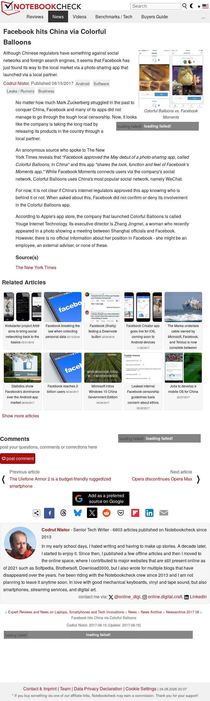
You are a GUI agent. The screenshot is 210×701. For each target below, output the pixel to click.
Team (65, 688)
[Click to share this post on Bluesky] (77, 513)
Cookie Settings (141, 688)
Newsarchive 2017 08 (182, 611)
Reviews (35, 16)
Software (101, 83)
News (58, 16)
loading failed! (130, 126)
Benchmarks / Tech (113, 16)
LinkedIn (198, 596)
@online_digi (126, 596)
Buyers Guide (154, 16)
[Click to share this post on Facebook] (49, 513)
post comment (19, 458)
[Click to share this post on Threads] (63, 513)
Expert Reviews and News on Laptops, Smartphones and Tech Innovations (66, 611)
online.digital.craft (164, 596)
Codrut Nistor (16, 83)
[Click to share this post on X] (92, 513)
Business (46, 91)
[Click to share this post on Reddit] (106, 513)
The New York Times (36, 267)
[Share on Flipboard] (135, 513)
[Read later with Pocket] (121, 513)
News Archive (151, 611)
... (203, 16)
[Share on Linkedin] (149, 513)
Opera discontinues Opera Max (162, 479)
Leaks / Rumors (20, 91)
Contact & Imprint (40, 688)
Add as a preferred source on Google (106, 498)
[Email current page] (164, 513)
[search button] (184, 6)
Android (82, 83)
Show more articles (20, 416)
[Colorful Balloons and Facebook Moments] (171, 78)
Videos (79, 16)
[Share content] (36, 513)
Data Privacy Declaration (98, 688)
